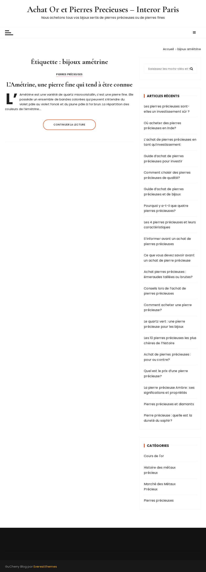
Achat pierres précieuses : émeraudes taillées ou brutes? (168, 274)
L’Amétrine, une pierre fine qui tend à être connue (69, 84)
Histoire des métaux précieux (160, 470)
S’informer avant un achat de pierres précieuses (167, 241)
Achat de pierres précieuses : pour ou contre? (167, 357)
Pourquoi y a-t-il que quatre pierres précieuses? (166, 208)
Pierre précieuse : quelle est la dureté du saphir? (168, 418)
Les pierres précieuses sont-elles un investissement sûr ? (167, 109)
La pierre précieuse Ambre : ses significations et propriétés (169, 390)
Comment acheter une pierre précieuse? (168, 307)
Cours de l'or (154, 456)
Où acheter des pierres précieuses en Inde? (162, 126)
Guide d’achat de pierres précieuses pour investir (164, 159)
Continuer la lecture (69, 125)
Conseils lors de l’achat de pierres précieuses (165, 291)
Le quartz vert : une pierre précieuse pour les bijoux (164, 324)
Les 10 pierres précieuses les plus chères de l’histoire (170, 340)
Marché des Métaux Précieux (160, 487)
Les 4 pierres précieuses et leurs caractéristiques (170, 225)
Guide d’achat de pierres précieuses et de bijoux (164, 192)
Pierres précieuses (69, 74)
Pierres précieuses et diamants (169, 404)
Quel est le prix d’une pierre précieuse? (166, 373)
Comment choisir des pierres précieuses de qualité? (167, 175)
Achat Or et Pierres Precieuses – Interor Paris (103, 9)
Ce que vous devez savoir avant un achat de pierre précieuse (169, 258)
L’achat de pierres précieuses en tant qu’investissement (170, 142)
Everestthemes (45, 566)
